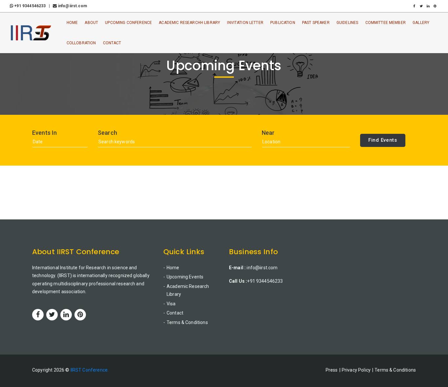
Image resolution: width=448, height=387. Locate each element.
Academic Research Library (188, 290)
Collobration (81, 43)
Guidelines (347, 22)
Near (268, 133)
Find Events (382, 140)
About (91, 22)
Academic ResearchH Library (189, 22)
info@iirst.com (72, 6)
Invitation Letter (245, 22)
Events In (44, 133)
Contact (112, 43)
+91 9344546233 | (32, 6)
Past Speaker (316, 22)
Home (72, 22)
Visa (171, 303)
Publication (282, 22)
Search (107, 133)
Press (332, 370)
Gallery (421, 22)
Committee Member (385, 22)
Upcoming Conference (128, 22)
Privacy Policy (356, 370)
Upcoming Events (185, 276)
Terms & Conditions (187, 322)
